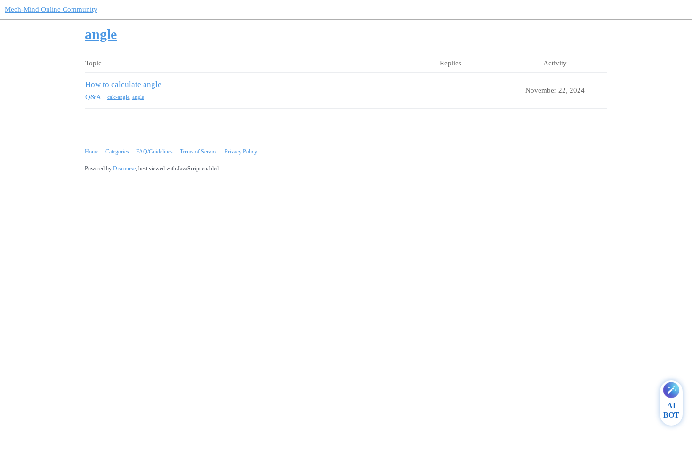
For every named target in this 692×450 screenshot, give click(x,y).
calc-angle (118, 97)
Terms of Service (198, 151)
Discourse (124, 168)
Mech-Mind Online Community (51, 9)
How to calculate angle (123, 84)
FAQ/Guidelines (154, 151)
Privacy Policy (241, 151)
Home (91, 151)
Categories (117, 151)
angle (138, 97)
